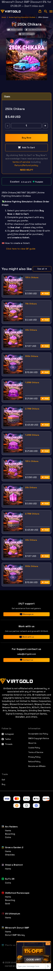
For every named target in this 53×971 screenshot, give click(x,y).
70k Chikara (31, 303)
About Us (32, 743)
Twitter (8, 739)
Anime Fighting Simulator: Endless (22, 17)
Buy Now (26, 137)
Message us (28, 614)
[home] (10, 11)
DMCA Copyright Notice (38, 738)
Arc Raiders (11, 826)
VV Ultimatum (12, 913)
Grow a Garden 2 (14, 847)
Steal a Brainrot (14, 864)
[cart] (40, 11)
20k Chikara (31, 487)
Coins (8, 837)
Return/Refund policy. (26, 165)
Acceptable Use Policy (38, 734)
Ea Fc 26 (9, 878)
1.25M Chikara (32, 382)
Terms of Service (35, 752)
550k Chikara (31, 356)
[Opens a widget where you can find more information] (33, 955)
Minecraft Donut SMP (17, 927)
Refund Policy (34, 762)
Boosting (10, 833)
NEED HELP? (26, 169)
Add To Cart (28, 147)
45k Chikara (31, 330)
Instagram (9, 734)
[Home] (26, 681)
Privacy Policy (34, 757)
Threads (8, 744)
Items (8, 830)
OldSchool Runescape (17, 892)
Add (46, 293)
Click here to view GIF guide (20, 248)
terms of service (21, 161)
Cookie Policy (34, 748)
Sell (3, 780)
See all (40, 268)
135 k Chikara (31, 277)
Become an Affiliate (37, 766)
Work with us (28, 637)
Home (4, 17)
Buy (3, 784)
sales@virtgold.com (26, 654)
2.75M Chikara (32, 408)
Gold (7, 903)
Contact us (28, 660)
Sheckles (10, 854)
